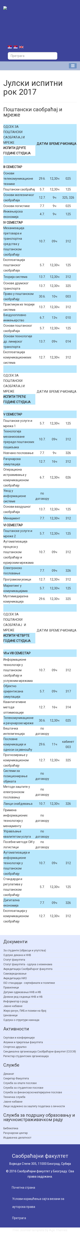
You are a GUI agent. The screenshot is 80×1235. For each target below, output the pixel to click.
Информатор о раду (15, 1001)
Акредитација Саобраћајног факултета (27, 969)
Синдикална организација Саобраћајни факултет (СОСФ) (39, 1051)
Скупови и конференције (19, 1037)
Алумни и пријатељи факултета (23, 1042)
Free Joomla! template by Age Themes (40, 1230)
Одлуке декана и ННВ (17, 955)
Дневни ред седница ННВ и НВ (23, 996)
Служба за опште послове (20, 1083)
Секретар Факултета (16, 1078)
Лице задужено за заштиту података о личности (34, 1106)
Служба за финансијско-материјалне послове (32, 1092)
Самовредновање (14, 973)
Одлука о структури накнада (21, 1020)
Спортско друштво (14, 1046)
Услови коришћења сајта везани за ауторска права (38, 1203)
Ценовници (10, 1015)
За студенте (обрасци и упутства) (24, 950)
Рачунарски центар (15, 1133)
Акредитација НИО (15, 978)
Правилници (11, 987)
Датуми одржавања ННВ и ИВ (22, 992)
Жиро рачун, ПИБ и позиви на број (24, 1010)
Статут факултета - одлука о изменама (27, 964)
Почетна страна (23, 1187)
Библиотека (10, 1128)
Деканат (8, 1073)
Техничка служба (14, 1097)
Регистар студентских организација (26, 1056)
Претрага (19, 1218)
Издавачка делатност (17, 1137)
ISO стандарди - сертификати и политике (29, 982)
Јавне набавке (12, 1006)
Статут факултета (14, 959)
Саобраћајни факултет (40, 1156)
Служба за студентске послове (23, 1087)
